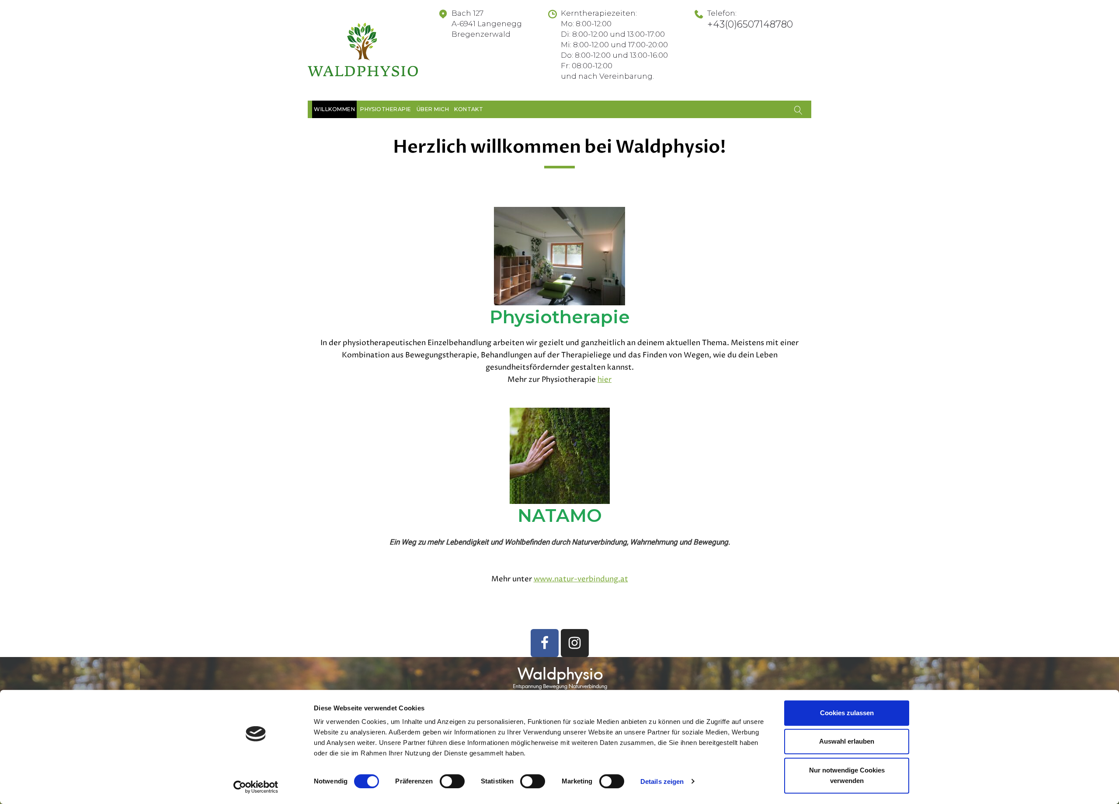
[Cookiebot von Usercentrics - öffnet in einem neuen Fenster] (256, 787)
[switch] (452, 781)
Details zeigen (662, 781)
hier (605, 379)
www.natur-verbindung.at (581, 579)
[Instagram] (575, 643)
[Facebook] (545, 643)
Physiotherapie (385, 109)
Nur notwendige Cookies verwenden (847, 775)
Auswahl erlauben (846, 741)
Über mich (433, 109)
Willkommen (334, 109)
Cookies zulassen (847, 713)
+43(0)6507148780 (750, 24)
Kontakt (468, 109)
